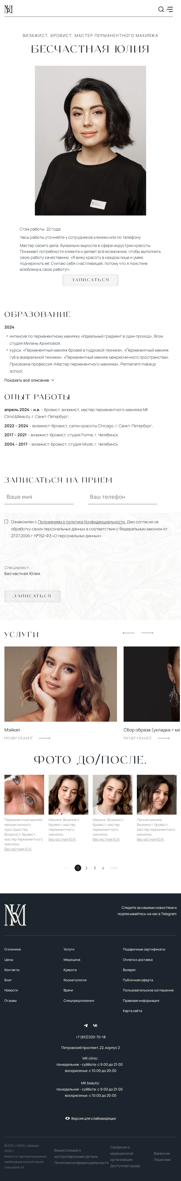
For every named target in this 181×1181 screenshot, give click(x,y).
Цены (8, 959)
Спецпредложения (79, 1000)
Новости (11, 990)
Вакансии (162, 1153)
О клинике (12, 949)
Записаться (91, 280)
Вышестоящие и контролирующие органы (76, 1153)
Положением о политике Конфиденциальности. (82, 521)
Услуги (69, 949)
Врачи (68, 990)
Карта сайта (132, 1010)
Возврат (129, 969)
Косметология (75, 980)
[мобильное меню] (170, 9)
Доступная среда (125, 1165)
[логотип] (8, 9)
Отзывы (10, 1000)
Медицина (72, 959)
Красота (70, 969)
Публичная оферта (138, 980)
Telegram (169, 913)
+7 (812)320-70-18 (91, 1037)
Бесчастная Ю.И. (18, 848)
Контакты (11, 969)
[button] (129, 633)
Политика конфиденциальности (81, 1162)
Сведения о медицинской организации (121, 1153)
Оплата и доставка (138, 959)
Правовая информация (141, 1000)
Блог (8, 980)
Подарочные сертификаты (144, 949)
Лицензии (162, 1159)
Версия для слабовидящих (93, 1118)
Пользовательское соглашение (148, 990)
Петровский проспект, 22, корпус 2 (90, 1047)
